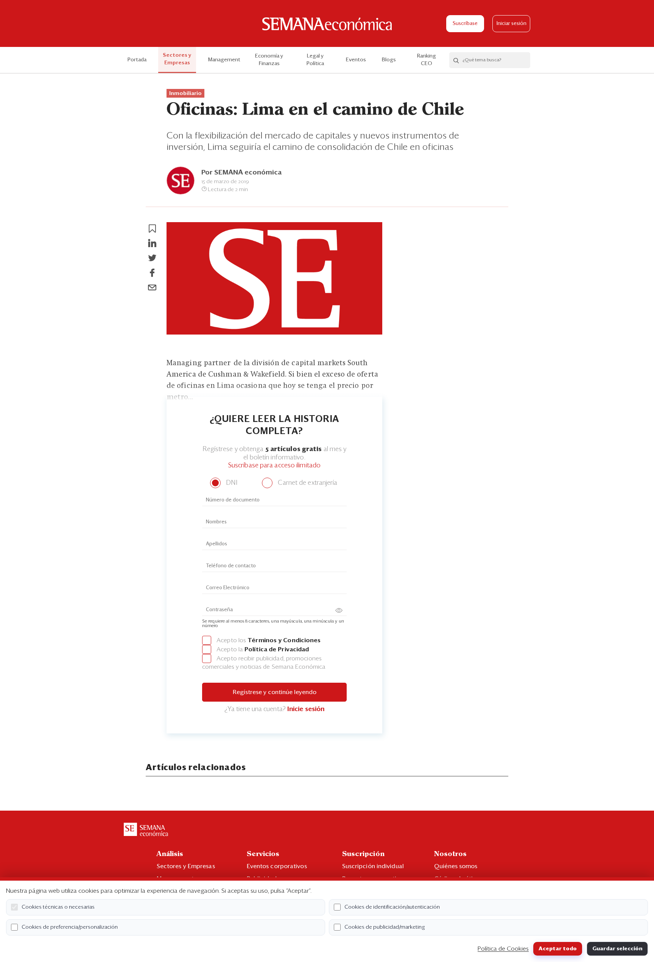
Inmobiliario (185, 93)
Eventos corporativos (277, 866)
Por (241, 172)
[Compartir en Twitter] (152, 258)
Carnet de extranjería (306, 483)
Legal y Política (315, 59)
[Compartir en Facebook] (152, 272)
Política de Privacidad (276, 649)
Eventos (356, 59)
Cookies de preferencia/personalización (70, 927)
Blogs (389, 59)
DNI (230, 483)
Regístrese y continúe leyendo (274, 692)
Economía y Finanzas (269, 59)
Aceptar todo (558, 948)
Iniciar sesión (511, 23)
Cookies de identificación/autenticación (392, 907)
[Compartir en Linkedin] (152, 243)
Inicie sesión (305, 709)
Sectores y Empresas (177, 59)
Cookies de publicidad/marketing (384, 927)
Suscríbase (465, 23)
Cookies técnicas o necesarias (58, 907)
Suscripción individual (373, 866)
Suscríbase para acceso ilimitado (274, 465)
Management (224, 59)
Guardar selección (617, 948)
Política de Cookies (503, 949)
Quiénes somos (455, 866)
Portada (137, 59)
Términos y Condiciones (284, 640)
